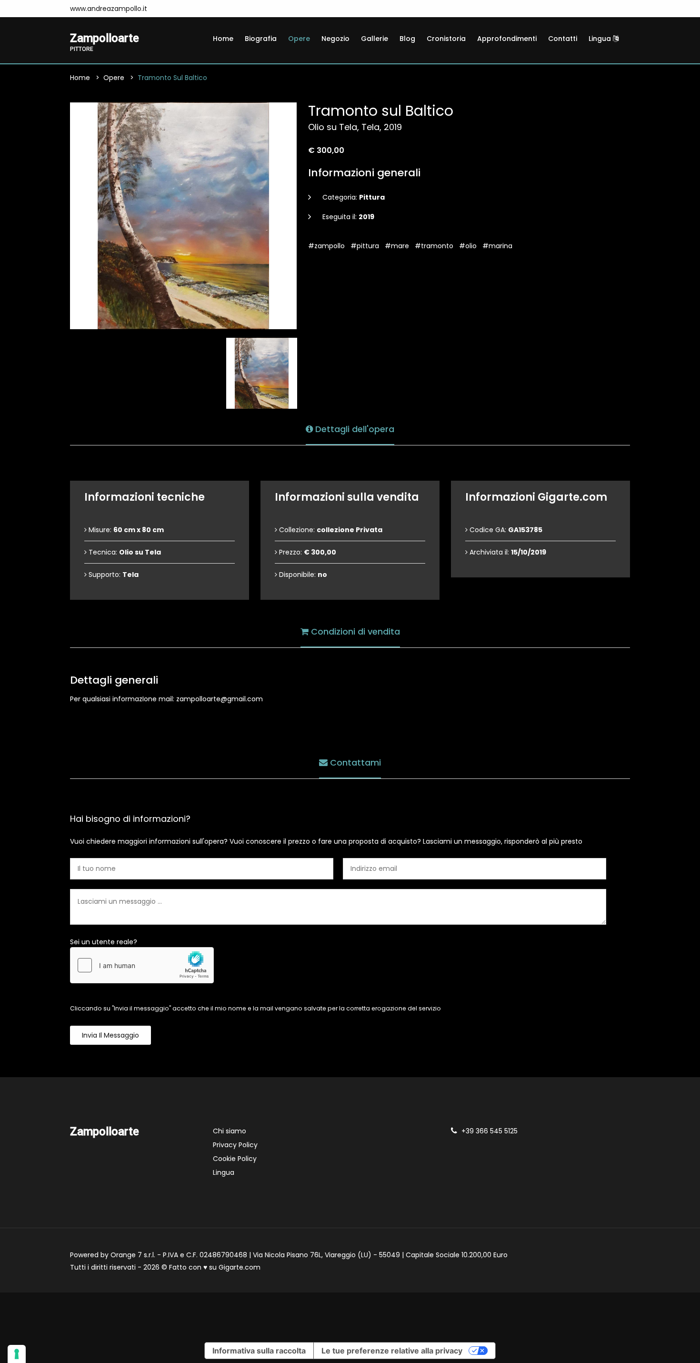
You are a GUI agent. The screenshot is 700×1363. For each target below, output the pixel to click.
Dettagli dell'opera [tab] (353, 429)
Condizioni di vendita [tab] (354, 631)
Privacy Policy (235, 1145)
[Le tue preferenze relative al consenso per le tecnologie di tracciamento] (17, 1354)
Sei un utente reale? (103, 942)
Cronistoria (446, 38)
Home (223, 38)
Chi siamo (229, 1131)
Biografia (261, 38)
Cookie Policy (235, 1158)
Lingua (601, 38)
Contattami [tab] (354, 762)
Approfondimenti (507, 38)
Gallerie (374, 38)
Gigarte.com (239, 1267)
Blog (407, 38)
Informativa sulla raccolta (259, 1350)
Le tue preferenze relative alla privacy (391, 1350)
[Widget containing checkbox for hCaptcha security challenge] (142, 965)
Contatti (562, 38)
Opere (299, 38)
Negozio (335, 38)
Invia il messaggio (110, 1035)
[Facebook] (167, 8)
